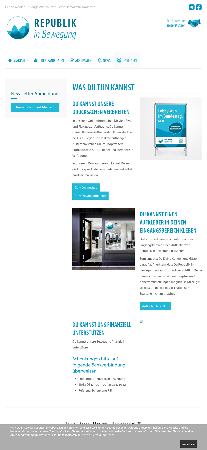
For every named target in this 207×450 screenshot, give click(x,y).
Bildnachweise (100, 423)
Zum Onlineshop (86, 187)
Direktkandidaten (51, 60)
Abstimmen (83, 60)
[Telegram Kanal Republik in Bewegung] (191, 7)
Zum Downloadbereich (90, 196)
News (106, 60)
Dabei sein (129, 60)
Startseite (20, 60)
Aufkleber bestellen (155, 306)
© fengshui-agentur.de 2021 (126, 423)
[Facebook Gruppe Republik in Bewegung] (198, 7)
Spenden (84, 423)
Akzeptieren (188, 444)
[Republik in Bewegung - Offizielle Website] (41, 28)
